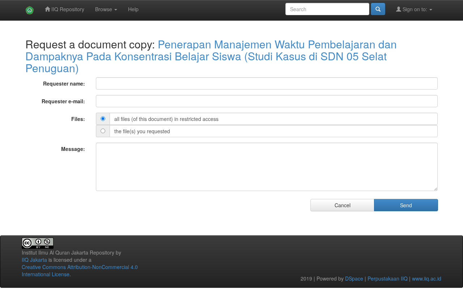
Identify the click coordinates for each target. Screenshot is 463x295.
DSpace (354, 278)
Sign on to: (415, 9)
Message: (73, 148)
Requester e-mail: (63, 101)
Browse (104, 9)
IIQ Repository (67, 9)
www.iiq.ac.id (426, 278)
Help (133, 9)
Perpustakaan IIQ (388, 278)
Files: (78, 118)
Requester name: (64, 83)
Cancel (343, 205)
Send (406, 205)
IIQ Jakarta (34, 259)
